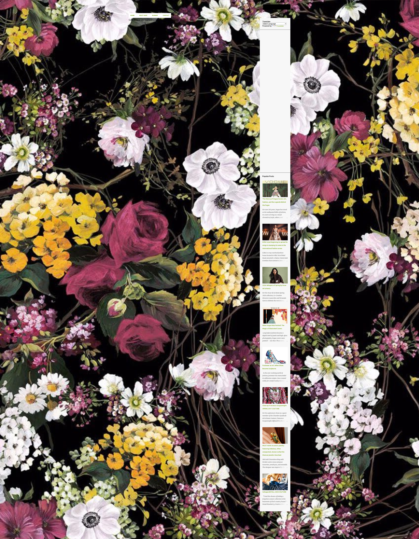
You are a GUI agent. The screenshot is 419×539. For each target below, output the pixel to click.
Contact (166, 15)
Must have (143, 15)
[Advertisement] (275, 101)
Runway (155, 15)
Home (132, 15)
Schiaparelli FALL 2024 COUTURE (274, 492)
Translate (280, 26)
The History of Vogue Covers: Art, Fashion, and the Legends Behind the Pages (274, 202)
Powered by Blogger (211, 536)
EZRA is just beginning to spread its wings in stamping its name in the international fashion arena (275, 245)
